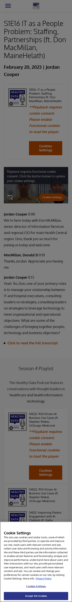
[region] (36, 562)
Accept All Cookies (36, 595)
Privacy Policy (43, 578)
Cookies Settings (36, 586)
